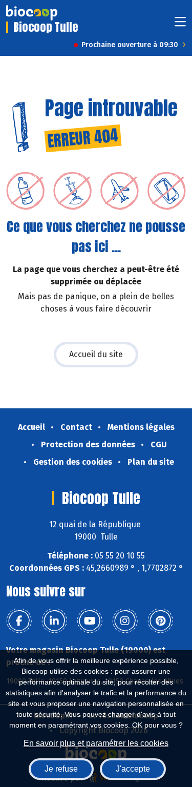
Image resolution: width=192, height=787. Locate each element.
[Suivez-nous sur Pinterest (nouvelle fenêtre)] (160, 621)
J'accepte (133, 768)
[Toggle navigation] (180, 24)
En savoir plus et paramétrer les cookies (96, 743)
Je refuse (61, 768)
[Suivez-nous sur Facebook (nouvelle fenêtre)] (19, 621)
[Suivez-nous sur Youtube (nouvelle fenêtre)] (89, 621)
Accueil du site (96, 354)
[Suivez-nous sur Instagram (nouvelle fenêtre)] (125, 621)
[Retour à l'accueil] (31, 12)
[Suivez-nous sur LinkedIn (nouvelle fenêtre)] (54, 621)
